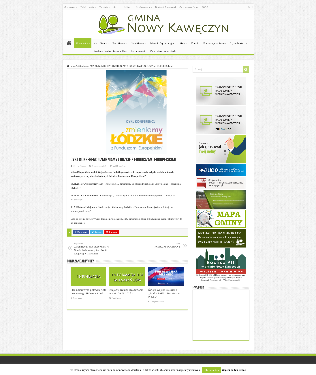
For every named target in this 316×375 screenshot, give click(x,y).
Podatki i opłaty (87, 6)
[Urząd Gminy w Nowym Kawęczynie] (158, 23)
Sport (116, 6)
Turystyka (103, 6)
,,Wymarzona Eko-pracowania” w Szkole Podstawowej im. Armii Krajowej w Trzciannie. (91, 248)
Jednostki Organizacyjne (162, 43)
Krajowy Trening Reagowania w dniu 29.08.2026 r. (126, 291)
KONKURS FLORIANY (167, 245)
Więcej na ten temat (234, 370)
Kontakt (195, 43)
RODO (205, 6)
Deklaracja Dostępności (165, 6)
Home (72, 65)
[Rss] (249, 7)
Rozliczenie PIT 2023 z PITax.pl (208, 275)
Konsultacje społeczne (214, 43)
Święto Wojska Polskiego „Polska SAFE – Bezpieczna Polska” (164, 293)
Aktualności (82, 43)
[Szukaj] (246, 69)
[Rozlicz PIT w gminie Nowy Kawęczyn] (221, 260)
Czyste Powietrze (238, 43)
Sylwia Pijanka (80, 165)
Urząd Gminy (137, 43)
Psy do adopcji (138, 51)
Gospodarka (69, 6)
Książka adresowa (144, 6)
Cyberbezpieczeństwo (188, 6)
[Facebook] (252, 7)
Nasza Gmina (100, 43)
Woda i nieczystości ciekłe (163, 51)
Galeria (183, 43)
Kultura (127, 6)
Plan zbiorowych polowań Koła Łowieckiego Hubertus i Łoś (88, 291)
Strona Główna (69, 43)
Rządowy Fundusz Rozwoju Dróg (110, 51)
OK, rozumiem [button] (211, 370)
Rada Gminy (118, 43)
